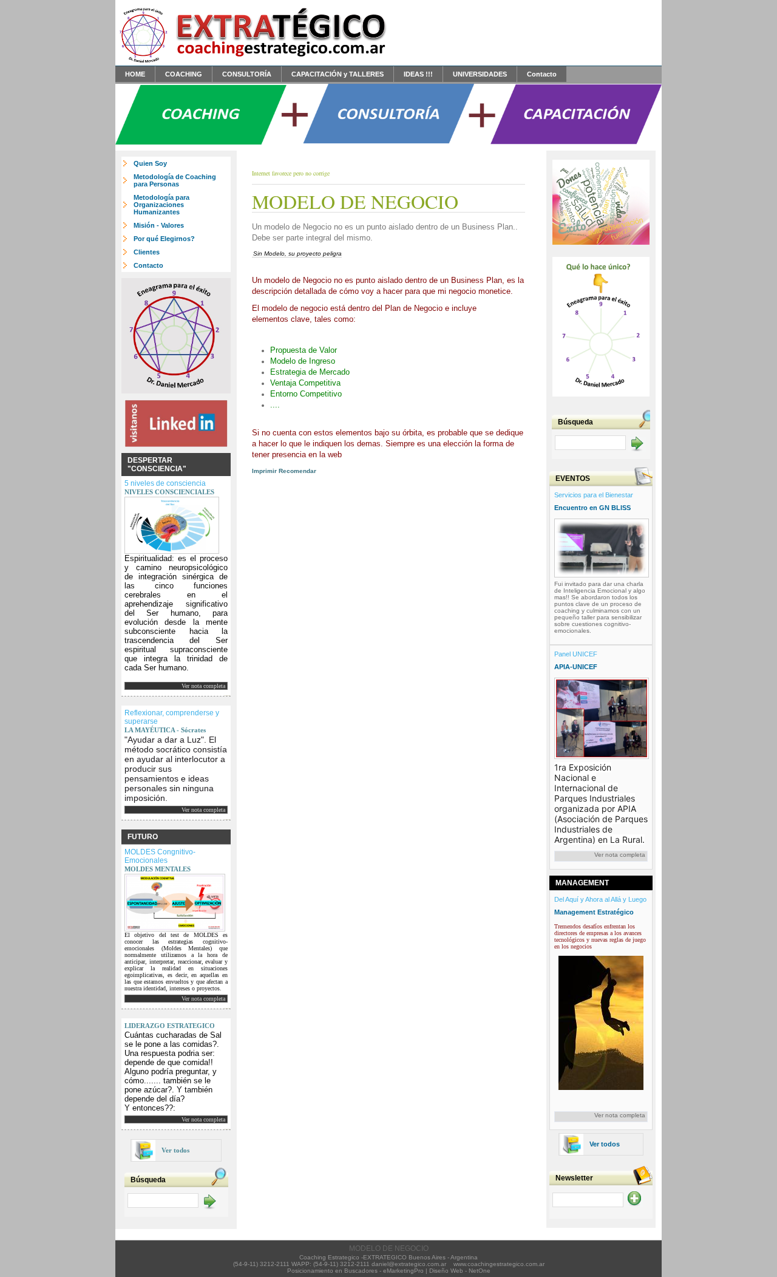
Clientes (147, 252)
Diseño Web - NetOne (459, 1270)
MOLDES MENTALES (157, 869)
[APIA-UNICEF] (601, 716)
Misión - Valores (159, 225)
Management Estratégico (594, 912)
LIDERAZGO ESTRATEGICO (169, 1025)
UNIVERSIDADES (480, 74)
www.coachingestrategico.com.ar (499, 1264)
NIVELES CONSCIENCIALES (169, 491)
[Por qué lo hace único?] (601, 399)
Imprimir (264, 471)
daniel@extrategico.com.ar (409, 1264)
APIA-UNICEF (575, 666)
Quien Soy (150, 163)
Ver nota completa (203, 686)
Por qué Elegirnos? (164, 238)
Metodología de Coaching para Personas (175, 180)
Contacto (542, 74)
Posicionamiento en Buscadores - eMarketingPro (355, 1270)
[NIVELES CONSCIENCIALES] (171, 523)
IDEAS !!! (418, 74)
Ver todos (175, 1150)
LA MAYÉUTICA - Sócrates (165, 730)
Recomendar (297, 471)
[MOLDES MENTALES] (174, 900)
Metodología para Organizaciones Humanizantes (161, 205)
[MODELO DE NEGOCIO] (251, 62)
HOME (135, 74)
